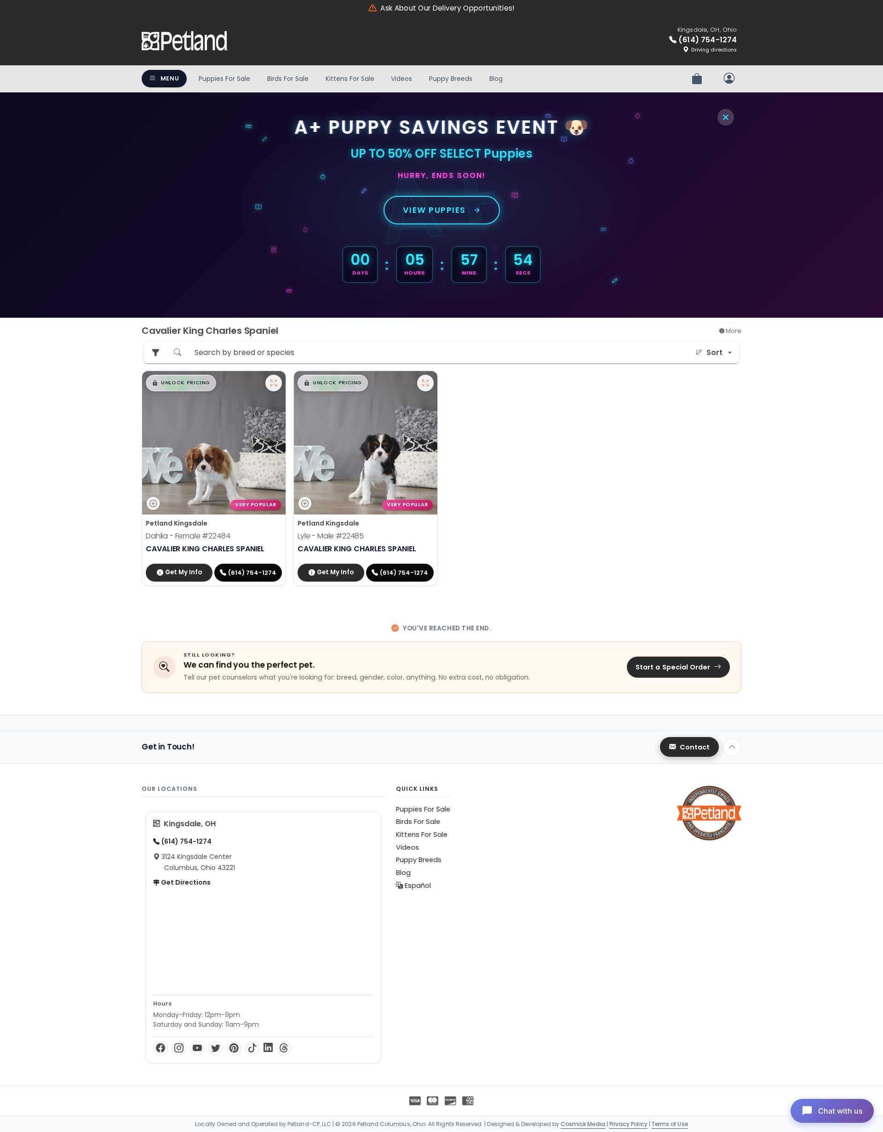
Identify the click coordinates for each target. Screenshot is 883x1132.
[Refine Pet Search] (155, 352)
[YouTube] (197, 1048)
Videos (401, 78)
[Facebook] (160, 1048)
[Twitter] (215, 1048)
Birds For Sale (288, 78)
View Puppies (434, 210)
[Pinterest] (234, 1048)
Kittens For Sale (350, 78)
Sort (714, 352)
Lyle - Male (331, 536)
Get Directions (185, 882)
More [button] (732, 330)
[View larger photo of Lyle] (425, 383)
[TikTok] (252, 1048)
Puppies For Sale (224, 78)
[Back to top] (732, 747)
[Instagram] (179, 1048)
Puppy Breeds (450, 78)
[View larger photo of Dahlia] (273, 383)
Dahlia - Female (188, 536)
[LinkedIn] (268, 1048)
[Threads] (283, 1048)
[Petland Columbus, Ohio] (185, 41)
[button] (181, 383)
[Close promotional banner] (725, 117)
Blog (496, 78)
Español (417, 885)
